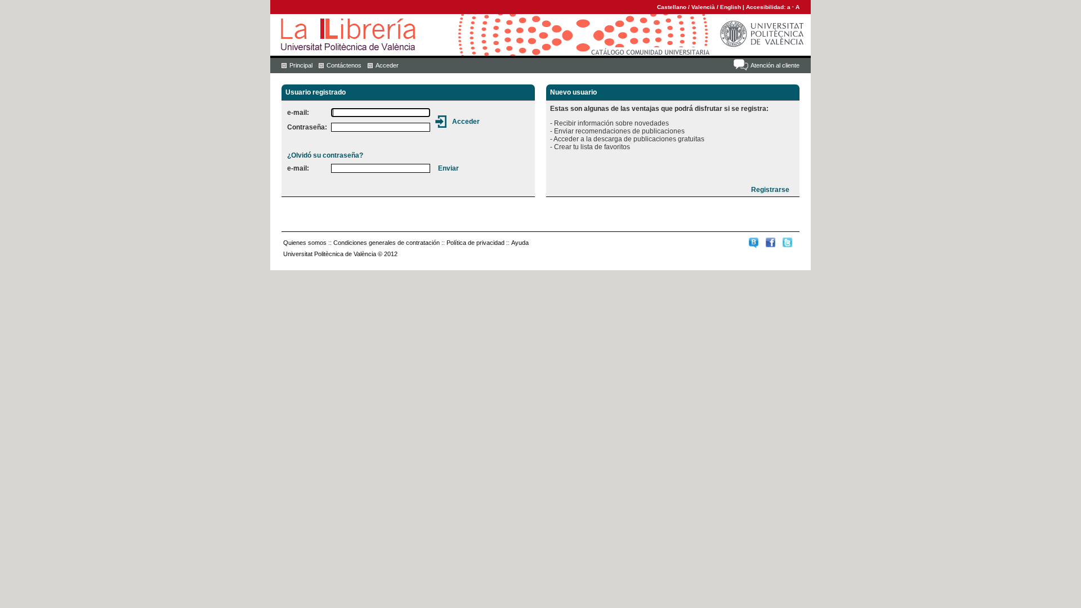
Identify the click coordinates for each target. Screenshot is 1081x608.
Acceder (387, 65)
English (730, 7)
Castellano (671, 7)
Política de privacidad (475, 242)
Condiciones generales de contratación (386, 242)
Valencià (703, 7)
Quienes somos (305, 242)
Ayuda (520, 242)
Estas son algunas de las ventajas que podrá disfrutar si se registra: (659, 109)
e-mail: (298, 113)
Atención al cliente (775, 65)
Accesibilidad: (766, 7)
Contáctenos (344, 65)
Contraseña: (307, 127)
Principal (300, 65)
